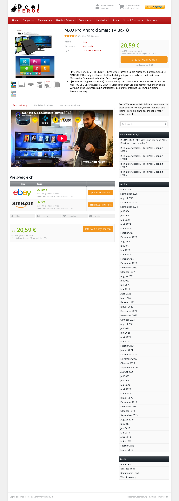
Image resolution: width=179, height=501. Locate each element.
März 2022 (125, 298)
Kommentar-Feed (129, 473)
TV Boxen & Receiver (92, 50)
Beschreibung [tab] (20, 105)
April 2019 (125, 437)
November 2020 (128, 358)
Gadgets (27, 20)
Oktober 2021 (127, 319)
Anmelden (125, 464)
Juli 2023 (124, 245)
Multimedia (44, 20)
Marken (151, 20)
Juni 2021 (125, 332)
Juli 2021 (124, 328)
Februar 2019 (127, 445)
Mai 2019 (125, 432)
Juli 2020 (124, 376)
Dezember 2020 (128, 354)
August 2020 (127, 371)
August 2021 (127, 324)
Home (15, 20)
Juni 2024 (125, 215)
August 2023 (127, 241)
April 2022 (125, 293)
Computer (84, 20)
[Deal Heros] (35, 8)
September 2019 (129, 415)
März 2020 (125, 393)
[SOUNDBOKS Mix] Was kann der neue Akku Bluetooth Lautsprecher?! (143, 141)
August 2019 (127, 419)
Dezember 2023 (128, 237)
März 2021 (125, 341)
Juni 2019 (125, 428)
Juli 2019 (124, 423)
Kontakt (152, 496)
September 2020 (129, 367)
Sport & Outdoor (132, 20)
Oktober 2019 (127, 410)
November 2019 (128, 406)
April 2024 (125, 224)
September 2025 (129, 193)
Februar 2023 (127, 258)
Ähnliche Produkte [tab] (43, 105)
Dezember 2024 (128, 202)
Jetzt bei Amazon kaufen (101, 204)
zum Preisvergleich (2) (144, 65)
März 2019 (125, 441)
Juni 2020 (125, 380)
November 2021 (128, 315)
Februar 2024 (127, 232)
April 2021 (125, 337)
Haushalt (101, 20)
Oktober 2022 (127, 271)
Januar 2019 (126, 450)
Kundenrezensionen (70, 105)
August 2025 (127, 198)
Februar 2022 (127, 302)
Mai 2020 (125, 384)
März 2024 (125, 228)
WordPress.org (128, 477)
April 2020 (125, 389)
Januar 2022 (126, 306)
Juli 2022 (124, 280)
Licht (114, 20)
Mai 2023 (125, 250)
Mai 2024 (125, 219)
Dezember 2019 (128, 402)
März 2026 (125, 189)
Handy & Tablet (64, 20)
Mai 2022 (125, 289)
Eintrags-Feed (127, 468)
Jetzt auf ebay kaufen (144, 59)
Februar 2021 (127, 345)
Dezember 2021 (128, 311)
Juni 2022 (125, 285)
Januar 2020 (126, 397)
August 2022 (127, 276)
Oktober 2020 (127, 363)
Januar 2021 (126, 350)
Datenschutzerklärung (137, 496)
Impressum (163, 496)
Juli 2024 (124, 211)
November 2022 (128, 267)
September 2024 (129, 206)
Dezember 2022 (128, 263)
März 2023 (125, 254)
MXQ (85, 41)
